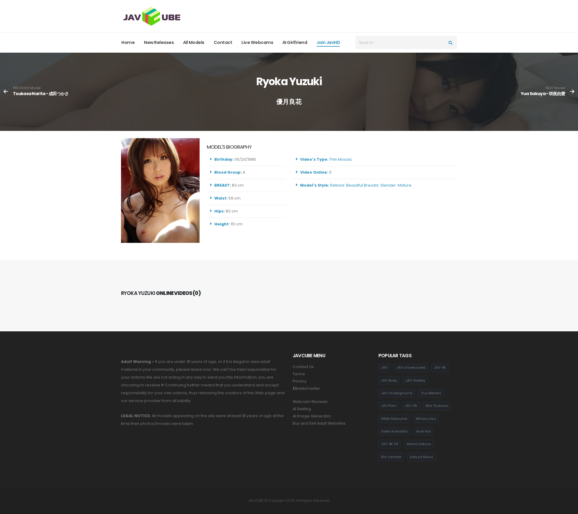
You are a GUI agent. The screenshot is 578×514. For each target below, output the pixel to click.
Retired (337, 185)
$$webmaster (306, 388)
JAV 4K (440, 367)
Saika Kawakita (394, 431)
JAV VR (411, 405)
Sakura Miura (421, 456)
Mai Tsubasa (437, 405)
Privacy (299, 381)
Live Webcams (257, 42)
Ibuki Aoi (423, 431)
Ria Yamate (391, 456)
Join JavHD (328, 42)
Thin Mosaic (340, 159)
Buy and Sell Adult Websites (319, 423)
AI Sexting (302, 408)
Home (128, 42)
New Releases (159, 42)
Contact (223, 42)
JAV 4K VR (389, 443)
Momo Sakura (419, 443)
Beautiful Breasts (362, 185)
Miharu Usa (426, 418)
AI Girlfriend (294, 42)
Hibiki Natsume (394, 418)
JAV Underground (396, 393)
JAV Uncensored (410, 367)
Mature (405, 185)
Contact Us (303, 366)
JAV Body (389, 380)
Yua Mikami (431, 393)
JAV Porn (388, 405)
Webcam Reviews (310, 401)
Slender (388, 185)
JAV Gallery (415, 380)
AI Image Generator (312, 416)
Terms (299, 373)
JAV (384, 367)
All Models (193, 42)
